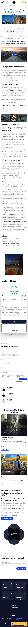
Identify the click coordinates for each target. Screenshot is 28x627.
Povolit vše (14, 321)
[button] (19, 624)
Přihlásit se (20, 568)
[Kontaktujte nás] (23, 2)
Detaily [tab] (14, 299)
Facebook (9, 623)
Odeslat (21, 378)
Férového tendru (19, 381)
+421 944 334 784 (10, 388)
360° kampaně (4, 439)
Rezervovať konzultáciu (11, 401)
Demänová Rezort (5, 70)
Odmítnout (14, 330)
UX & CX (2, 478)
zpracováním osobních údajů (11, 376)
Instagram (5, 623)
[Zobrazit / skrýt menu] (2, 2)
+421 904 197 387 (10, 394)
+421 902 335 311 (10, 400)
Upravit (13, 326)
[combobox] (25, 2)
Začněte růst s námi (7, 518)
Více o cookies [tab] (23, 299)
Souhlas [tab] (5, 299)
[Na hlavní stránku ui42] (14, 2)
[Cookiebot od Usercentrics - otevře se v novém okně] (21, 296)
